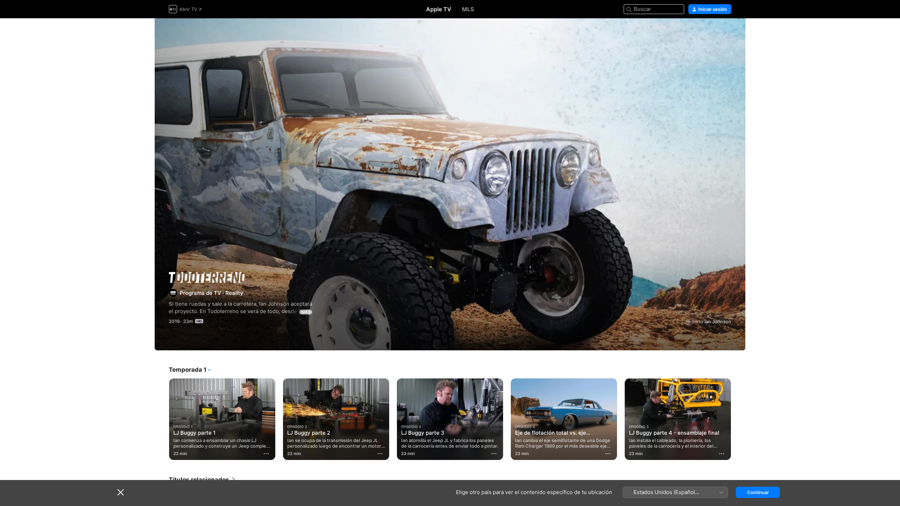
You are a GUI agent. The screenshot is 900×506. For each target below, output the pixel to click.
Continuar (758, 492)
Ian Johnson (718, 321)
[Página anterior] (162, 419)
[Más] (266, 454)
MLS (468, 9)
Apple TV (438, 9)
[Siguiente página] (738, 419)
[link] (202, 480)
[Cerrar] (120, 492)
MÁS (305, 312)
